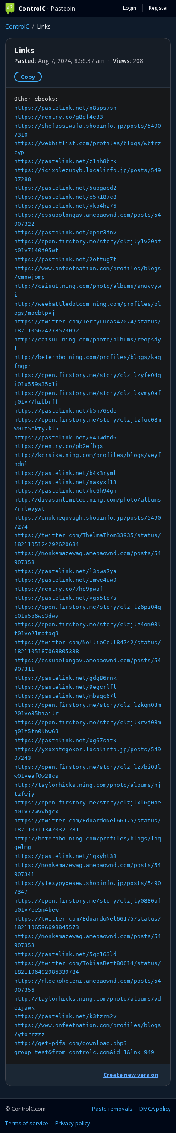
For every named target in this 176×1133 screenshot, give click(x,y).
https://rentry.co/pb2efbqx (58, 446)
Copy (28, 77)
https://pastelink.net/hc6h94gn (65, 490)
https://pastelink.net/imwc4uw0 (65, 580)
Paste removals (112, 1108)
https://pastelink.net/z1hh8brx (65, 161)
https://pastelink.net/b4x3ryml (65, 473)
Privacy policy (72, 1123)
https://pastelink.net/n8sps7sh (65, 108)
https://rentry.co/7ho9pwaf (58, 589)
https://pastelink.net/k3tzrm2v (65, 1016)
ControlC (17, 26)
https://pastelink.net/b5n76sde (65, 410)
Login (129, 8)
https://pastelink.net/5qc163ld (65, 954)
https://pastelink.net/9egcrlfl (65, 687)
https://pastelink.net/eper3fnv (65, 232)
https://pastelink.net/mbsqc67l (65, 696)
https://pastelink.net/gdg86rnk (65, 678)
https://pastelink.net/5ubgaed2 (65, 188)
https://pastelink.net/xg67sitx (65, 740)
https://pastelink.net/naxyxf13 (65, 482)
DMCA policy (155, 1108)
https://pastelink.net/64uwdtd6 (65, 437)
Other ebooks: (87, 575)
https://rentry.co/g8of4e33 (58, 117)
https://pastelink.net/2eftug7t (65, 259)
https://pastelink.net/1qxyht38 (65, 856)
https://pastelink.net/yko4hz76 (65, 206)
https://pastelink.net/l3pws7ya (65, 571)
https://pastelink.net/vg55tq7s (65, 598)
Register (158, 8)
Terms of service (26, 1123)
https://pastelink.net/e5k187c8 (65, 197)
